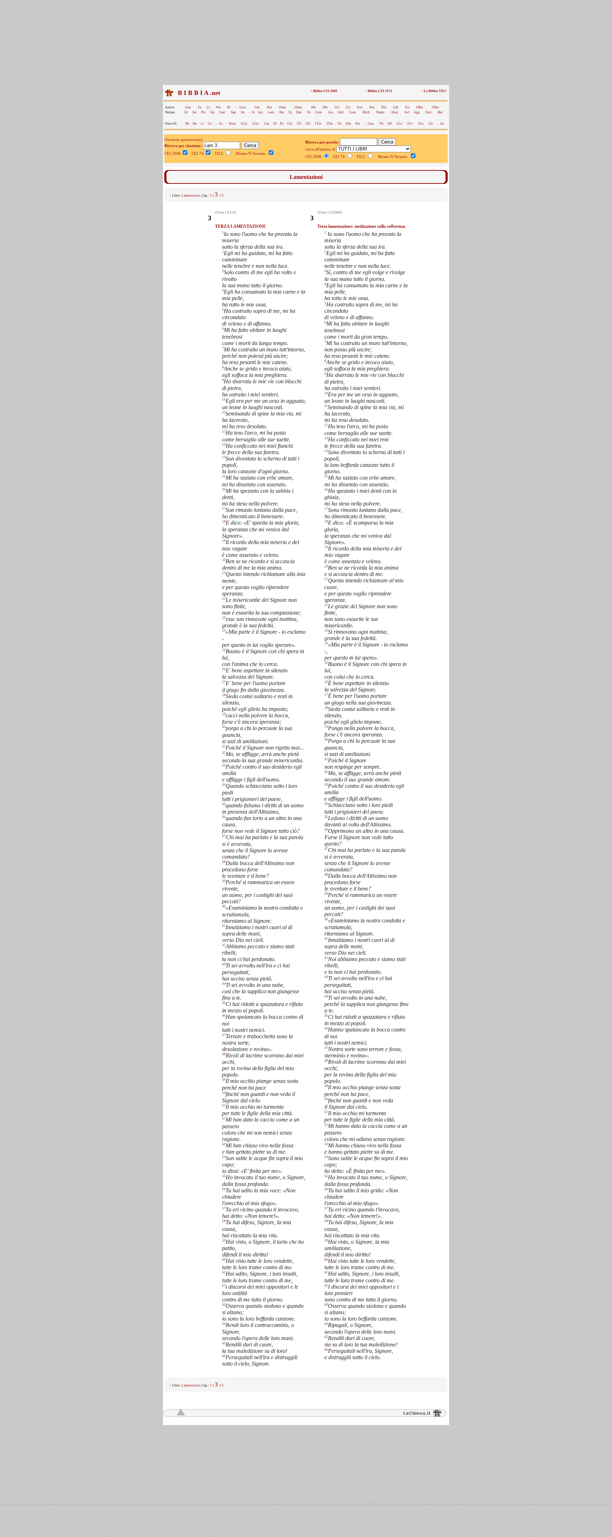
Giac (371, 123)
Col (289, 123)
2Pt (389, 123)
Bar (281, 112)
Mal (440, 112)
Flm (348, 123)
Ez (290, 112)
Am (330, 112)
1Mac (419, 107)
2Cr (348, 107)
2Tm (329, 123)
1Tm (318, 123)
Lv (208, 107)
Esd (359, 107)
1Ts (298, 123)
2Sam (298, 107)
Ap (442, 123)
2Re (325, 107)
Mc (195, 123)
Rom (232, 123)
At (220, 123)
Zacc (428, 112)
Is (253, 112)
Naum (380, 112)
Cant (222, 112)
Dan (299, 112)
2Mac (435, 107)
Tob (383, 107)
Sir (243, 112)
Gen (188, 107)
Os (309, 112)
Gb (186, 112)
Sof (406, 112)
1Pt (381, 123)
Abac (394, 112)
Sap (233, 112)
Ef (275, 123)
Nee (371, 107)
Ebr (357, 123)
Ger (260, 112)
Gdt (395, 107)
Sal (194, 112)
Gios (242, 107)
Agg (417, 112)
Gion (352, 112)
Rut (269, 107)
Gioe (318, 112)
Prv (203, 112)
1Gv (399, 123)
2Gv (410, 123)
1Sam (282, 107)
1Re (313, 107)
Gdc (257, 107)
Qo (212, 112)
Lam (271, 112)
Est (407, 107)
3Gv (421, 123)
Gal (266, 123)
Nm (218, 107)
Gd (431, 123)
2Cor (255, 123)
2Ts (308, 123)
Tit (340, 123)
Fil (282, 123)
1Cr (336, 107)
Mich (366, 112)
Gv (210, 123)
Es (200, 107)
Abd (341, 112)
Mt (187, 123)
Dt (229, 107)
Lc (202, 123)
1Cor (243, 123)
